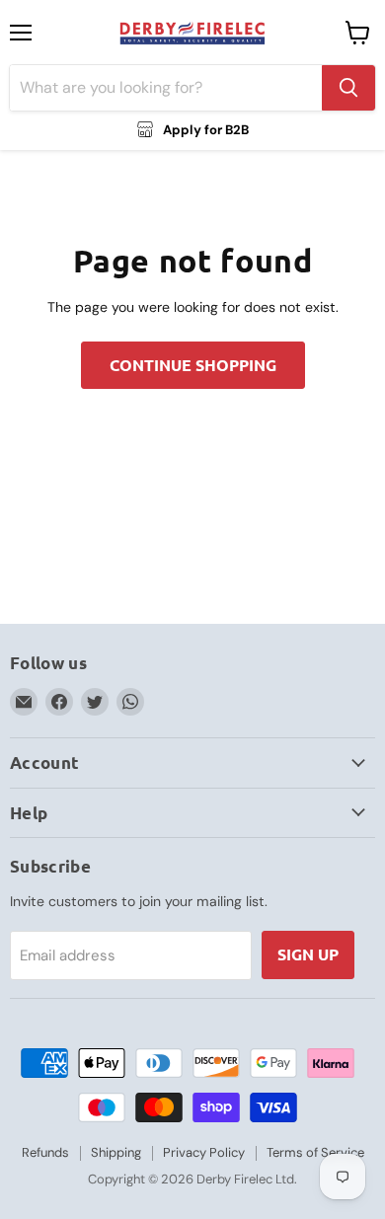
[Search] (348, 88)
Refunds (45, 1152)
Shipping (116, 1152)
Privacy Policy (204, 1152)
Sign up (308, 954)
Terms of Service (315, 1152)
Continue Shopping (193, 364)
